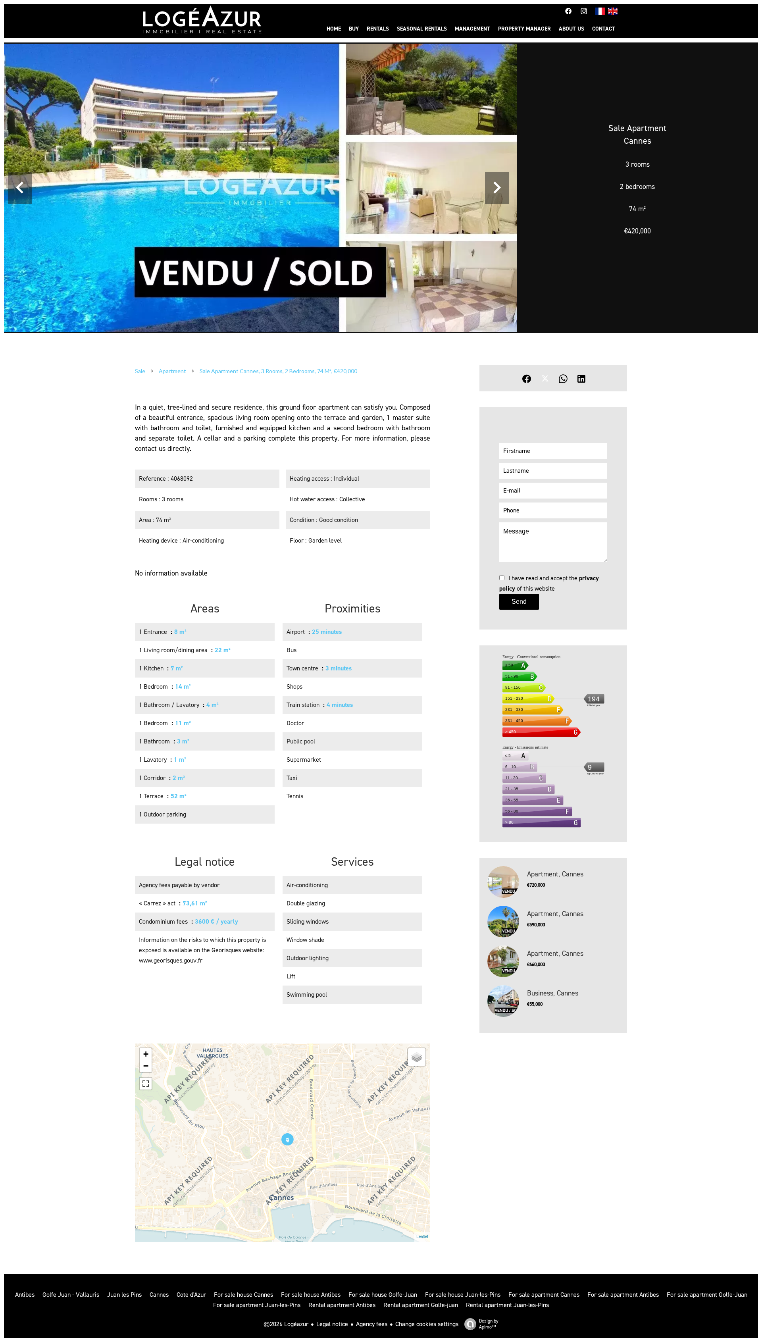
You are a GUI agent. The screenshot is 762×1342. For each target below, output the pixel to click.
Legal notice (332, 1324)
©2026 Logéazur (286, 1324)
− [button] (145, 1066)
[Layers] (416, 1057)
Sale (140, 371)
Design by (488, 1324)
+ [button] (145, 1054)
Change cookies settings (426, 1324)
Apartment (172, 371)
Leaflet (422, 1237)
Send (519, 601)
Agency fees (371, 1324)
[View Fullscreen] (146, 1084)
